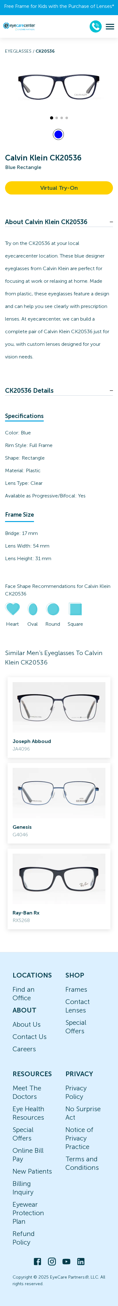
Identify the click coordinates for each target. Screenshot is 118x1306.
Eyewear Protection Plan (28, 1212)
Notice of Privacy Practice (79, 1138)
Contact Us (30, 1037)
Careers (24, 1049)
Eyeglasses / (20, 51)
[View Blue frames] (58, 134)
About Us (27, 1024)
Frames (76, 989)
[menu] (109, 26)
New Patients (32, 1171)
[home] (19, 26)
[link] (59, 717)
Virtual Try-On (59, 187)
